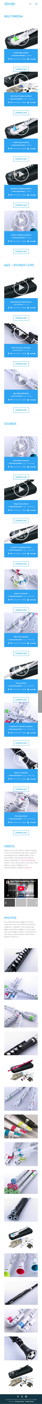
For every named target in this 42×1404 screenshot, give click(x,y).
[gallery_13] (21, 1193)
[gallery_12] (21, 1221)
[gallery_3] (21, 1166)
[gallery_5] (21, 999)
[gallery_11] (21, 1110)
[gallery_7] (21, 1027)
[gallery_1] (21, 1360)
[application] (21, 59)
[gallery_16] (21, 1082)
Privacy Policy (19, 1401)
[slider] (32, 59)
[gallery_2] (21, 1276)
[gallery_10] (21, 1055)
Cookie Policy (29, 1401)
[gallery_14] (21, 1387)
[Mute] (28, 59)
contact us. (28, 867)
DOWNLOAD (21, 69)
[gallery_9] (21, 1304)
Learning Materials (28, 860)
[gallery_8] (21, 971)
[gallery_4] (21, 1138)
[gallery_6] (21, 1332)
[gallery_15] (21, 1249)
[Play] (8, 58)
